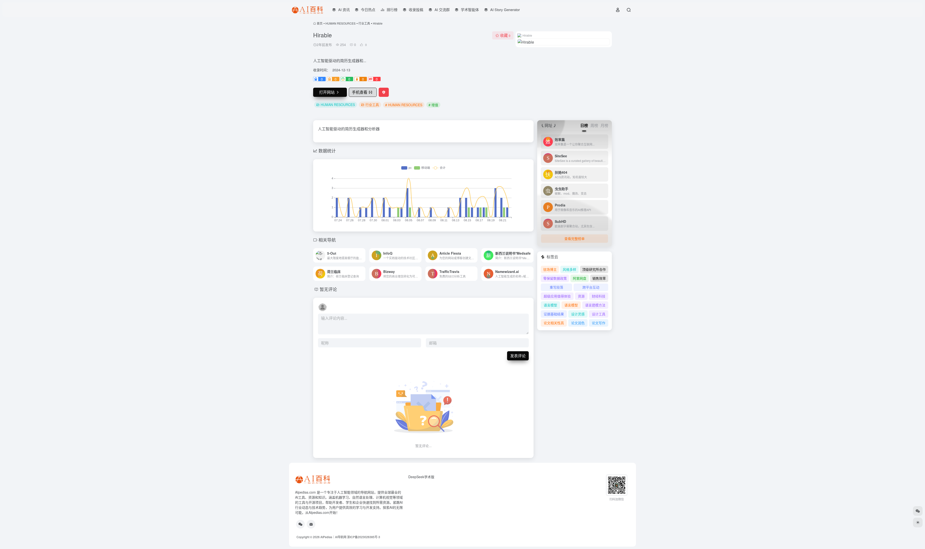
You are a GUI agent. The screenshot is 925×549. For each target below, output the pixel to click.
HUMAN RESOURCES (340, 23)
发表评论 (518, 355)
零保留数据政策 (555, 278)
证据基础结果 (554, 313)
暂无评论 (328, 289)
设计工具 (598, 313)
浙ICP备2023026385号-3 (363, 537)
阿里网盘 (579, 278)
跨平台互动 (590, 287)
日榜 (584, 125)
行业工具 (364, 23)
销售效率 (599, 278)
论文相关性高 (554, 322)
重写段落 (556, 287)
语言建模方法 (595, 305)
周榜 (594, 125)
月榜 (604, 125)
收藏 (505, 35)
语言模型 (550, 305)
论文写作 (598, 322)
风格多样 (569, 269)
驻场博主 (550, 269)
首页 (320, 23)
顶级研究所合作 (594, 269)
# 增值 (433, 104)
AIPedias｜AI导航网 (333, 537)
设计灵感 (578, 313)
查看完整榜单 (574, 238)
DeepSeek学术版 (421, 476)
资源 (581, 296)
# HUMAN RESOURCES (403, 104)
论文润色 (578, 322)
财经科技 (598, 296)
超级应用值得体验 (557, 296)
